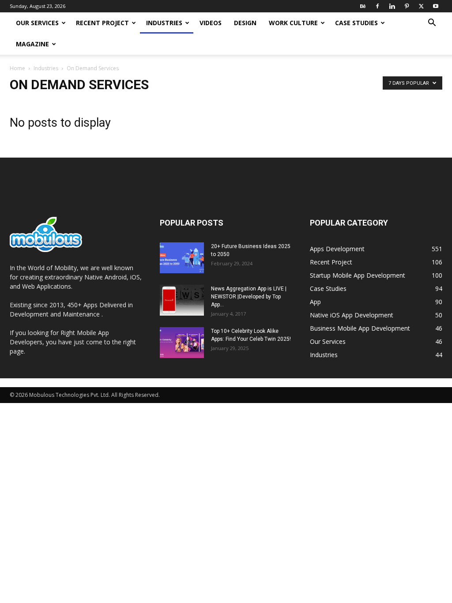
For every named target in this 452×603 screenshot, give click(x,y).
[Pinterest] (406, 6)
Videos (211, 23)
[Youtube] (435, 6)
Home (17, 68)
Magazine (32, 44)
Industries (164, 23)
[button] (431, 23)
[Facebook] (377, 6)
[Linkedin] (392, 6)
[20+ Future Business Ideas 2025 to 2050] (182, 257)
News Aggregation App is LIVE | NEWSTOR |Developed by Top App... (248, 297)
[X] (421, 6)
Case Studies (356, 23)
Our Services (37, 23)
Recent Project (102, 23)
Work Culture (293, 23)
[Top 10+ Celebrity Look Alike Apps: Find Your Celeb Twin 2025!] (182, 342)
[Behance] (362, 6)
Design (245, 23)
